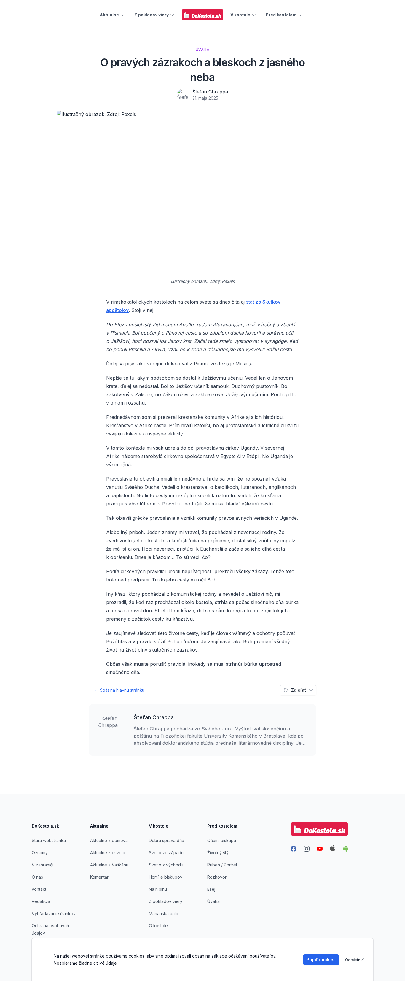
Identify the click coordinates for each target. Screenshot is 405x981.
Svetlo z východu (166, 864)
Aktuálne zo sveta (107, 852)
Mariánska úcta (163, 913)
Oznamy (40, 852)
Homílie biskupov (165, 876)
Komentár (99, 876)
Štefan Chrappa (210, 92)
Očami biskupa (221, 840)
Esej (211, 889)
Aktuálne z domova (109, 840)
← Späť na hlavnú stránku (119, 689)
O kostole (158, 925)
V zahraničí (42, 864)
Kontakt (39, 889)
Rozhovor (217, 876)
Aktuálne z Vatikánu (109, 864)
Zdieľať (298, 689)
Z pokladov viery (165, 901)
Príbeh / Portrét (222, 864)
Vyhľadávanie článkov (54, 913)
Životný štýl (218, 852)
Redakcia (41, 901)
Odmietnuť (354, 960)
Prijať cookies (321, 959)
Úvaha (213, 901)
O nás (37, 876)
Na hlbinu (158, 889)
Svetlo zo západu (166, 852)
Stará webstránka (49, 840)
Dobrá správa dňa (166, 840)
